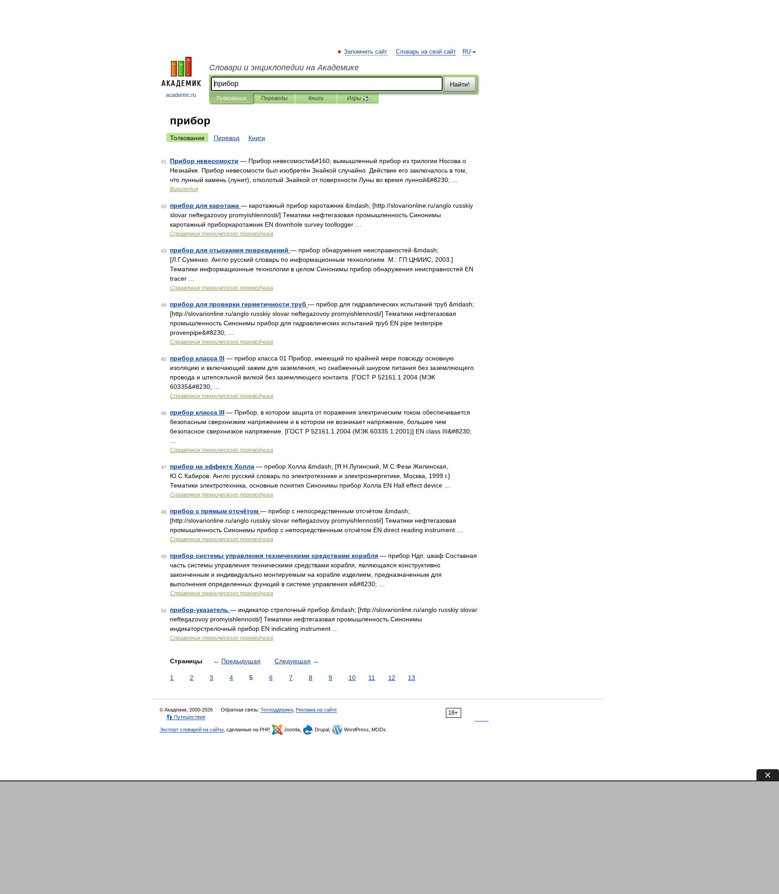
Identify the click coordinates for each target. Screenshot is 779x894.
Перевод (226, 137)
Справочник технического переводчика (221, 234)
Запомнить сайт (366, 52)
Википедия (184, 189)
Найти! (460, 84)
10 (352, 677)
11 (371, 677)
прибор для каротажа (205, 205)
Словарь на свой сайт (426, 52)
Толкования (231, 98)
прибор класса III (197, 412)
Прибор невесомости (204, 160)
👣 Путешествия (185, 717)
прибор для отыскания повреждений (230, 250)
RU (467, 52)
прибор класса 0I (197, 358)
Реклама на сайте (316, 709)
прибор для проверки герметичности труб (239, 304)
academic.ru (181, 95)
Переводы (274, 98)
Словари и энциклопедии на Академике (284, 67)
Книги (316, 98)
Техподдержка (277, 709)
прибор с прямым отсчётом (215, 511)
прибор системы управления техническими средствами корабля (274, 555)
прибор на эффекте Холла (212, 466)
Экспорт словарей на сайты (192, 729)
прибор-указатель (200, 609)
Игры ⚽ (358, 98)
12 (391, 677)
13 (411, 677)
